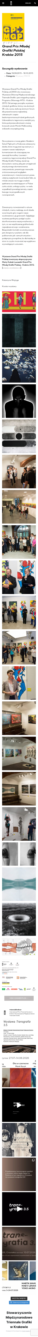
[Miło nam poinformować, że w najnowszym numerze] (19, 1036)
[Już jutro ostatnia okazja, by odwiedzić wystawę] (19, 1105)
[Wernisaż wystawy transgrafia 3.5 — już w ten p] (19, 1209)
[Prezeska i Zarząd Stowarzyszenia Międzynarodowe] (19, 1070)
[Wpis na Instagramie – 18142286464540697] (19, 1174)
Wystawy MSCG (22, 76)
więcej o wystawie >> (11, 268)
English (28, 3)
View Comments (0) (18, 998)
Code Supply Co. (27, 1331)
